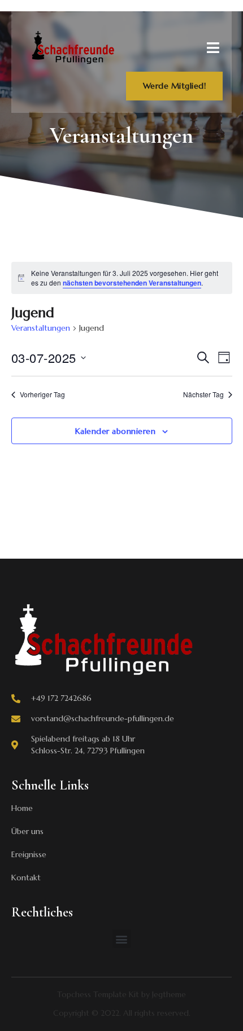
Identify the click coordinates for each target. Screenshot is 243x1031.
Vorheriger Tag (42, 394)
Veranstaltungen (40, 328)
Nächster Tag (203, 394)
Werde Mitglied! (174, 86)
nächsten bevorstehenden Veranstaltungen (132, 283)
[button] (121, 938)
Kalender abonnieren (115, 431)
